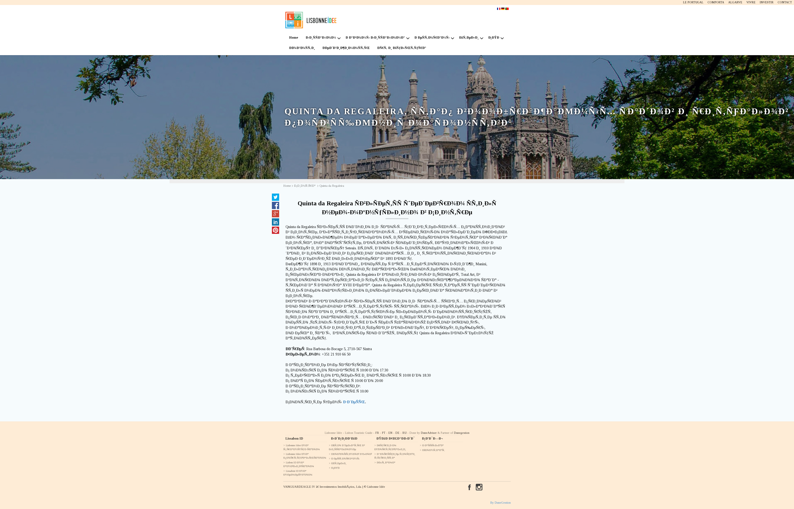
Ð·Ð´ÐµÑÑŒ (354, 402)
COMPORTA (716, 2)
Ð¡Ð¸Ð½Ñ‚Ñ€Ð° (305, 185)
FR (377, 432)
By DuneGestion (500, 502)
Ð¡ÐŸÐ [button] (493, 37)
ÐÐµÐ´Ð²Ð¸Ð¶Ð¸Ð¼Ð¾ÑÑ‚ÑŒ (346, 48)
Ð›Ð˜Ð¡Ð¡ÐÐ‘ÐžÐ (344, 438)
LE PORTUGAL (693, 2)
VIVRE (751, 2)
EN (390, 432)
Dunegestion (461, 432)
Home (293, 37)
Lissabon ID (294, 438)
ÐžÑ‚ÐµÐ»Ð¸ (338, 463)
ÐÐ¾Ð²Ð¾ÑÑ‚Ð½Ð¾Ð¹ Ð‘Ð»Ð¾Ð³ (351, 453)
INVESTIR (767, 2)
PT (383, 432)
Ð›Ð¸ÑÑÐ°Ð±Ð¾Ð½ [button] (321, 37)
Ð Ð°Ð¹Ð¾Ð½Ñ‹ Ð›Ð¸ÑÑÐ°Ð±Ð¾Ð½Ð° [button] (375, 37)
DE (397, 432)
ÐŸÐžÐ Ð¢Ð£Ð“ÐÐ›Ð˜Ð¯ (395, 438)
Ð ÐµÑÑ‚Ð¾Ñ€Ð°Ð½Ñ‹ (345, 458)
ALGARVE (735, 2)
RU (404, 432)
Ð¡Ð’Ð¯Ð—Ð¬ (432, 438)
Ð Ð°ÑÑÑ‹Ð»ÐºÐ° (433, 445)
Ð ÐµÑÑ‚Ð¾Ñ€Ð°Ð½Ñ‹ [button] (432, 37)
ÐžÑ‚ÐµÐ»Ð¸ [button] (469, 37)
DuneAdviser (429, 432)
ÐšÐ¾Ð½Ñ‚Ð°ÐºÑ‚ (433, 450)
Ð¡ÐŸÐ (335, 467)
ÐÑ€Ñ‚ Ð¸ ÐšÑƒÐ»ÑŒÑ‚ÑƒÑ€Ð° (401, 48)
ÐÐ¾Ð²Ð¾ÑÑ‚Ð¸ (302, 48)
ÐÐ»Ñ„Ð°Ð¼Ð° (386, 462)
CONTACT (785, 2)
